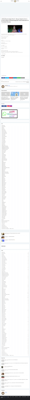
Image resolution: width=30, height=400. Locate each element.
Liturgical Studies (15, 284)
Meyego (2, 23)
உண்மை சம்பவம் (15, 349)
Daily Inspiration (15, 269)
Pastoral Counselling (4, 192)
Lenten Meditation (4, 154)
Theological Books (15, 335)
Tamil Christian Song (4, 206)
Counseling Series (4, 141)
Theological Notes (15, 336)
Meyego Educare (3, 163)
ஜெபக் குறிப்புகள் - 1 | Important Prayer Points (9, 236)
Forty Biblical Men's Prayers (5, 149)
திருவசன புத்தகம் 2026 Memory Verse (8, 366)
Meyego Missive (3, 175)
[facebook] (4, 106)
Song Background (4, 202)
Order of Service (3, 190)
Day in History (15, 270)
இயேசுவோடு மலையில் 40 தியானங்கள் (5, 220)
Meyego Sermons (3, 180)
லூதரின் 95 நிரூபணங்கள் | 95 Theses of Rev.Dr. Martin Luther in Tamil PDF (12, 233)
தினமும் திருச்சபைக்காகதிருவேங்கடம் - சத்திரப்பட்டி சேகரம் (8, 228)
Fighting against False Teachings (5, 148)
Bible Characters (3, 126)
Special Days (3, 204)
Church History (3, 139)
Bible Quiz (3, 127)
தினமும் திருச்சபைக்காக (4, 75)
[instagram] (9, 106)
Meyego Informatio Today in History (5, 167)
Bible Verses (15, 255)
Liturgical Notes (15, 283)
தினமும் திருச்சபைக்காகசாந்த (5, 227)
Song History (3, 203)
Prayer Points (15, 322)
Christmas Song (3, 137)
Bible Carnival (3, 125)
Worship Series (3, 217)
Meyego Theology (15, 310)
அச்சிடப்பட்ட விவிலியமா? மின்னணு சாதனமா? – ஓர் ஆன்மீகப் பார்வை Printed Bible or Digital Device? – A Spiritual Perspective (16, 379)
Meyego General (3, 164)
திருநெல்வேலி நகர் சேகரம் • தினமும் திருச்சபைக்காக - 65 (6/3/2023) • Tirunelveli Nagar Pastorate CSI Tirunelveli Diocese (24, 98)
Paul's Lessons (3, 194)
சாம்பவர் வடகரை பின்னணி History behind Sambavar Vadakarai (11, 369)
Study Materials (3, 205)
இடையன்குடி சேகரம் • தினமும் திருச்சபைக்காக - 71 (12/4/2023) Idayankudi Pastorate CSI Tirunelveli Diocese (14, 98)
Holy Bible (3, 153)
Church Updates (3, 140)
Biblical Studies (15, 256)
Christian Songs (3, 135)
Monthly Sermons (4, 189)
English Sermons (15, 271)
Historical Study (3, 152)
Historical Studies (4, 151)
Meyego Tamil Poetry (15, 309)
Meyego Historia (3, 165)
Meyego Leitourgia (15, 295)
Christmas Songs (3, 138)
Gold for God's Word (4, 150)
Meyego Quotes (3, 178)
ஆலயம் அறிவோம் (3, 218)
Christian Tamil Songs (4, 136)
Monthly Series (3, 188)
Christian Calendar (15, 257)
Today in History (3, 216)
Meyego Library (15, 296)
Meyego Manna (15, 297)
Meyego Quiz (3, 177)
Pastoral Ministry (3, 193)
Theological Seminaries (15, 337)
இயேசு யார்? (3, 219)
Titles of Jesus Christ (4, 215)
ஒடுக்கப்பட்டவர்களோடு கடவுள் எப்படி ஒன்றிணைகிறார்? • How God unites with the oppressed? (14, 382)
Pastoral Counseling (4, 191)
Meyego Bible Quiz (4, 162)
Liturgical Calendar (15, 282)
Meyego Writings (15, 311)
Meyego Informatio (4, 166)
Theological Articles (4, 207)
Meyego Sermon (3, 179)
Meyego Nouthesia (4, 176)
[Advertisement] (15, 9)
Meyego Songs (3, 181)
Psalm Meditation (15, 324)
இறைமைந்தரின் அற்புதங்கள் (15, 348)
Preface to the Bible (15, 323)
